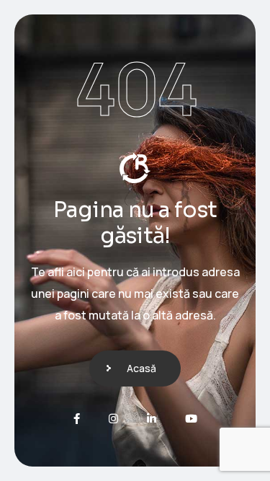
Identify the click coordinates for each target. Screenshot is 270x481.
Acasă (141, 368)
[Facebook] (76, 418)
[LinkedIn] (151, 418)
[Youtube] (191, 418)
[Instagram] (113, 418)
